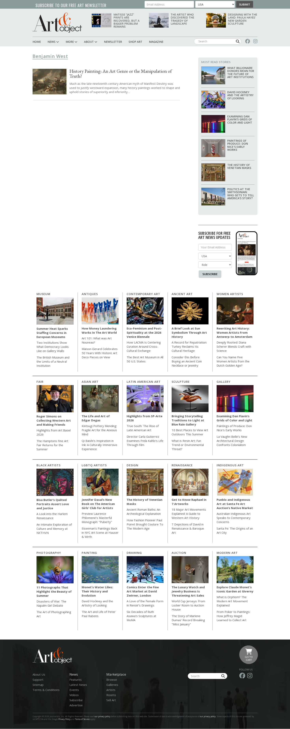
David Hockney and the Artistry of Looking (240, 95)
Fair (39, 382)
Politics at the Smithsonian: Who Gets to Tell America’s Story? (240, 193)
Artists (110, 690)
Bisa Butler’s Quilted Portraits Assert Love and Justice (52, 504)
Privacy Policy (64, 719)
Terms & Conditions (46, 690)
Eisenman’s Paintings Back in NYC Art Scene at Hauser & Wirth (100, 532)
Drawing (134, 553)
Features (75, 680)
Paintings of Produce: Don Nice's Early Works (237, 145)
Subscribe (210, 274)
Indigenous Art (230, 465)
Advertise (76, 705)
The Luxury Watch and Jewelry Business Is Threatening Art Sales (188, 591)
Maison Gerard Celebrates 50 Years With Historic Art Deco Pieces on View (100, 353)
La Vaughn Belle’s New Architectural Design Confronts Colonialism (232, 441)
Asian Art (90, 382)
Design (132, 465)
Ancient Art (182, 294)
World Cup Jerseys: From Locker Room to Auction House (188, 605)
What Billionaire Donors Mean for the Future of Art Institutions (240, 72)
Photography (48, 553)
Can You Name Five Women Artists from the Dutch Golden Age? (233, 361)
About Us (39, 674)
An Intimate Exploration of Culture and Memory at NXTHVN (54, 528)
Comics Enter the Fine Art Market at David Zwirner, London (143, 591)
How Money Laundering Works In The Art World (99, 330)
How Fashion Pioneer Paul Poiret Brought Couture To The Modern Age (145, 524)
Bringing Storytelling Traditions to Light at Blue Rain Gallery (188, 420)
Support (38, 680)
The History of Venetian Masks (239, 166)
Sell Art (111, 700)
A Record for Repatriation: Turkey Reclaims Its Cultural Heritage (189, 346)
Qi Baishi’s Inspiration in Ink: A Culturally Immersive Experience (99, 445)
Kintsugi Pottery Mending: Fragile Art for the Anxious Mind (99, 430)
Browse (111, 680)
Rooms (111, 695)
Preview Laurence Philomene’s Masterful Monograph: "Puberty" (97, 518)
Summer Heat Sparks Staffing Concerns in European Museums (52, 333)
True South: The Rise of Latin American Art (143, 428)
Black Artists (48, 465)
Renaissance (182, 465)
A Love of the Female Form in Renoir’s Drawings (145, 603)
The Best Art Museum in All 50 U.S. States (145, 359)
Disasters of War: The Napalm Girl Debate (51, 603)
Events (74, 690)
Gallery (223, 382)
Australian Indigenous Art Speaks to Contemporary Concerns (234, 518)
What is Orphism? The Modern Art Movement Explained (232, 601)
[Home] (57, 23)
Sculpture (181, 382)
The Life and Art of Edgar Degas (96, 418)
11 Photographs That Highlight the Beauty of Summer (54, 591)
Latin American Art (144, 382)
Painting (89, 553)
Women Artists (230, 294)
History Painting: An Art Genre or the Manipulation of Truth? (120, 73)
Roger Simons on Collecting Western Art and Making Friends (53, 420)
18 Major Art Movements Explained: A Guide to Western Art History (189, 513)
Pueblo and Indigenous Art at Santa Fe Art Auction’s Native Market (235, 504)
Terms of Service (82, 719)
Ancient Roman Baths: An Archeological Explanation (144, 511)
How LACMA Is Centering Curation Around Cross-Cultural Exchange (144, 346)
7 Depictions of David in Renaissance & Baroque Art (188, 528)
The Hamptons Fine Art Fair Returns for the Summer (52, 445)
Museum (43, 294)
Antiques (90, 294)
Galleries (112, 685)
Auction (179, 553)
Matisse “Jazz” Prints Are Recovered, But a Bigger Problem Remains (126, 21)
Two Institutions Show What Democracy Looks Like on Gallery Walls (52, 347)
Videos (74, 695)
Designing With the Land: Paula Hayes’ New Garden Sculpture (242, 19)
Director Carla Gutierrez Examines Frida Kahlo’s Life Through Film (145, 441)
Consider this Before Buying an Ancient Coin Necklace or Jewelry (187, 361)
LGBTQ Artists (94, 465)
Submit (244, 4)
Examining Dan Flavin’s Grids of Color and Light (239, 119)
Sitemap (38, 685)
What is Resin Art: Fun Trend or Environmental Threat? (188, 445)
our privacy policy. (208, 716)
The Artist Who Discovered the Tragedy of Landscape (182, 19)
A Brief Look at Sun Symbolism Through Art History (189, 332)
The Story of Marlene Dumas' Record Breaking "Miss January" (188, 620)
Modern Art (227, 553)
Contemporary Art (143, 294)
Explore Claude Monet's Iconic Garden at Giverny (235, 589)
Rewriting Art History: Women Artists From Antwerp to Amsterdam (234, 332)
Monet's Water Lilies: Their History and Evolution (97, 591)
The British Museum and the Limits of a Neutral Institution (52, 361)
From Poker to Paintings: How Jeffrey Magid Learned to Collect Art (233, 616)
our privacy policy (102, 716)
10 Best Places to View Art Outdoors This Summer (190, 432)
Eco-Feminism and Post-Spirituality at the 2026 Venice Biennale (144, 332)
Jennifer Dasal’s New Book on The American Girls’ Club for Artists (98, 504)
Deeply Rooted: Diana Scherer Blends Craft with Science (234, 346)
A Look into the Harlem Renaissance (52, 516)
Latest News (78, 685)
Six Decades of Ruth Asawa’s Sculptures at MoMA (141, 616)
